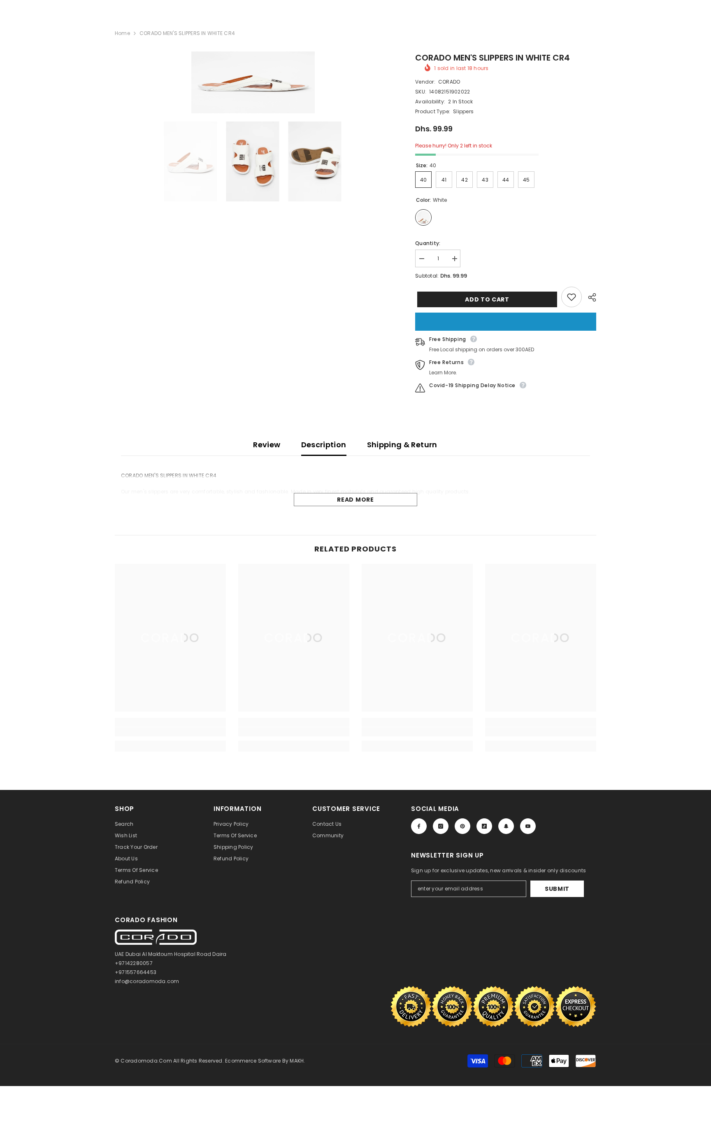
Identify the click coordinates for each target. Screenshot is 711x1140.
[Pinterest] (462, 826)
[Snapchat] (506, 826)
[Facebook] (419, 826)
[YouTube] (528, 826)
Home (122, 33)
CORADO (449, 81)
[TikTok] (484, 826)
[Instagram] (440, 826)
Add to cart (485, 299)
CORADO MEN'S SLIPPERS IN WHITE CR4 (492, 57)
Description (323, 444)
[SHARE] (589, 297)
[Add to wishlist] (571, 297)
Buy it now (505, 322)
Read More (355, 499)
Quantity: (427, 243)
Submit (557, 889)
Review (266, 444)
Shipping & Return (402, 444)
